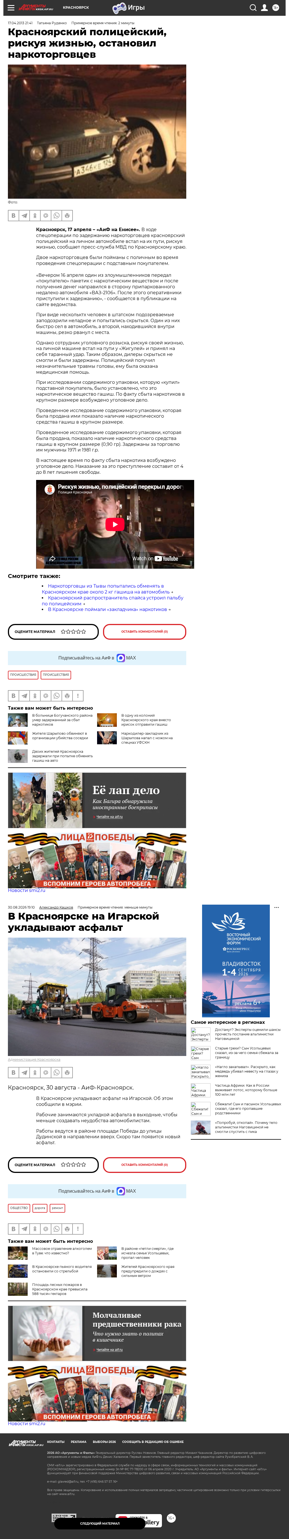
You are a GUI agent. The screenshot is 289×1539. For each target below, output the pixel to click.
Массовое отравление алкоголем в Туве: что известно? (62, 1250)
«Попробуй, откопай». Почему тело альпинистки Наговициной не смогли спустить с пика (246, 1127)
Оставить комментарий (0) (144, 632)
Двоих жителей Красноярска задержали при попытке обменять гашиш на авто (62, 756)
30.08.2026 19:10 (21, 907)
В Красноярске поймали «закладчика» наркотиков (107, 609)
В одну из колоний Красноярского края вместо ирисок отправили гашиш (146, 720)
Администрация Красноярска (34, 1059)
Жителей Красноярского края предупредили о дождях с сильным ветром (147, 1271)
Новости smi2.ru (26, 890)
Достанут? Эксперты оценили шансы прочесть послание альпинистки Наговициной (248, 1034)
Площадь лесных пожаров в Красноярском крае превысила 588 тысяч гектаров (59, 1289)
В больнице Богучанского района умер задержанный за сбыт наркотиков (62, 720)
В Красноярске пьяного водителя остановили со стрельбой (62, 1269)
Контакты (55, 1442)
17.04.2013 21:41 (20, 23)
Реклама (78, 1442)
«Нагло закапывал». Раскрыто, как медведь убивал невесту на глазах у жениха (246, 1071)
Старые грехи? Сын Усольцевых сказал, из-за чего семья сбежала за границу (246, 1052)
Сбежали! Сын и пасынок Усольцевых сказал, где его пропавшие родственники (248, 1108)
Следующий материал (100, 1523)
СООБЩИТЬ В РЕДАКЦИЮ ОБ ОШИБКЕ (153, 1442)
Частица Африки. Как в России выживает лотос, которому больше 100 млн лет (246, 1090)
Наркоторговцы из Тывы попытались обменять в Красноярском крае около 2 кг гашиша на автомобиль (106, 589)
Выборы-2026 (104, 1442)
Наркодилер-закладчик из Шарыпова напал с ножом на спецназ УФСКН (147, 738)
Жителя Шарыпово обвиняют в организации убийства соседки (60, 735)
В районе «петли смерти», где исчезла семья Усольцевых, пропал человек (147, 1253)
